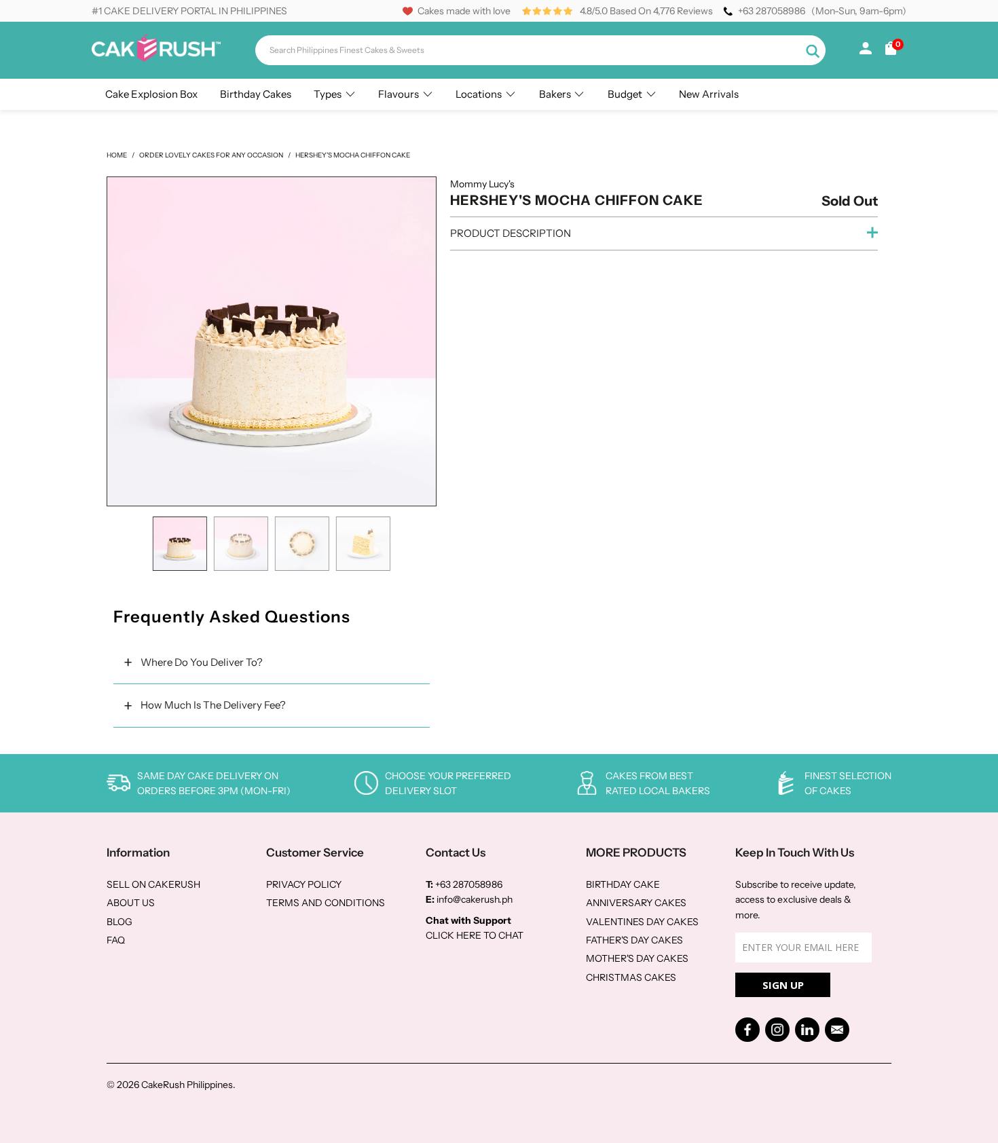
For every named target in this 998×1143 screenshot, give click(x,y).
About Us (131, 903)
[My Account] (866, 51)
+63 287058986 (771, 11)
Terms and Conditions (325, 903)
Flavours (398, 94)
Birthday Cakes (255, 94)
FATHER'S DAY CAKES (634, 940)
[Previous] (125, 341)
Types (327, 94)
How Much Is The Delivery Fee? (213, 704)
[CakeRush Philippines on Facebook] (747, 1029)
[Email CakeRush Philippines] (837, 1029)
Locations (479, 94)
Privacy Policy (303, 884)
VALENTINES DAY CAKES (642, 922)
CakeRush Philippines (187, 1085)
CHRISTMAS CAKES (631, 977)
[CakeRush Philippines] (156, 58)
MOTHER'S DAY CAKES (637, 958)
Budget (625, 94)
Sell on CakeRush (153, 884)
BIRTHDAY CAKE (623, 884)
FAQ (116, 940)
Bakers (555, 94)
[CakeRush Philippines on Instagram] (777, 1029)
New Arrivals (709, 94)
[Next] (419, 341)
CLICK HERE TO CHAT (474, 935)
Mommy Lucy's (482, 184)
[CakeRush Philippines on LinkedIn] (807, 1029)
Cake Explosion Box (151, 94)
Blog (119, 922)
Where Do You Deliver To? (202, 662)
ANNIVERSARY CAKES (636, 903)
